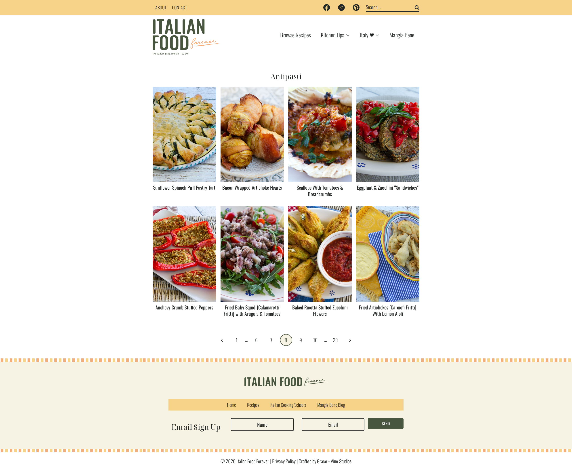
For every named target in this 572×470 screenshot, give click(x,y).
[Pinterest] (356, 7)
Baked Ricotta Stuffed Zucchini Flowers (320, 310)
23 (335, 339)
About (161, 7)
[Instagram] (341, 7)
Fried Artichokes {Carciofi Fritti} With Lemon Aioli (387, 310)
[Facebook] (326, 7)
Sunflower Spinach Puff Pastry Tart (184, 187)
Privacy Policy (284, 461)
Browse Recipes (295, 35)
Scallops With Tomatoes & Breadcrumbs (320, 190)
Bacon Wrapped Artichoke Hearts (252, 187)
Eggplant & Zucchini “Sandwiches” (388, 187)
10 (315, 339)
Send (386, 423)
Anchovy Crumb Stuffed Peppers (184, 307)
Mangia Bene (401, 35)
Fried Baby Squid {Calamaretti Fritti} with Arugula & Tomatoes (252, 310)
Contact (179, 7)
